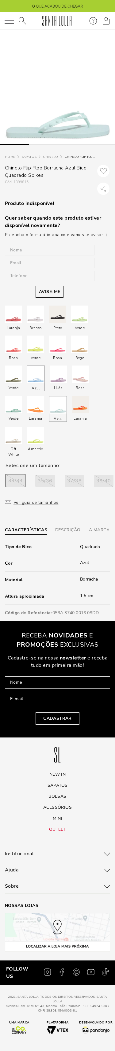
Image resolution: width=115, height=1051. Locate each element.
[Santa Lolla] (56, 21)
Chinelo (50, 157)
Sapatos (29, 157)
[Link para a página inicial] (10, 157)
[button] (15, 480)
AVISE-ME (49, 292)
